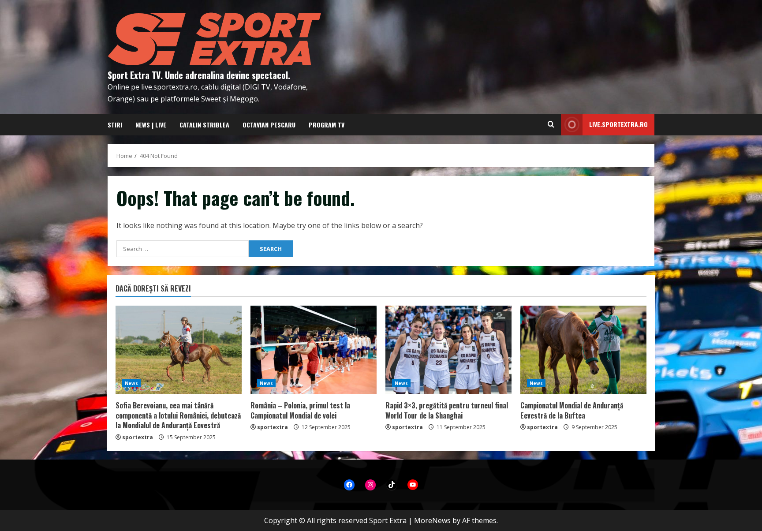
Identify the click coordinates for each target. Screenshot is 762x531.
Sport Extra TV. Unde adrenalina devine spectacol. (199, 75)
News (131, 383)
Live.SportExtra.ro (618, 124)
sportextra (137, 437)
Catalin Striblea (204, 124)
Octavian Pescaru (269, 124)
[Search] (551, 124)
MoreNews (432, 520)
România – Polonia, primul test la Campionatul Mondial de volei (300, 410)
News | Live (150, 124)
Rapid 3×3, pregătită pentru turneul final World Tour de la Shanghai (446, 410)
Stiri (115, 124)
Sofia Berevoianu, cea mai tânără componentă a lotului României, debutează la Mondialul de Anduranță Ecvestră (178, 415)
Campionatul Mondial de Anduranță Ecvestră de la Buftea (571, 410)
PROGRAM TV (326, 124)
